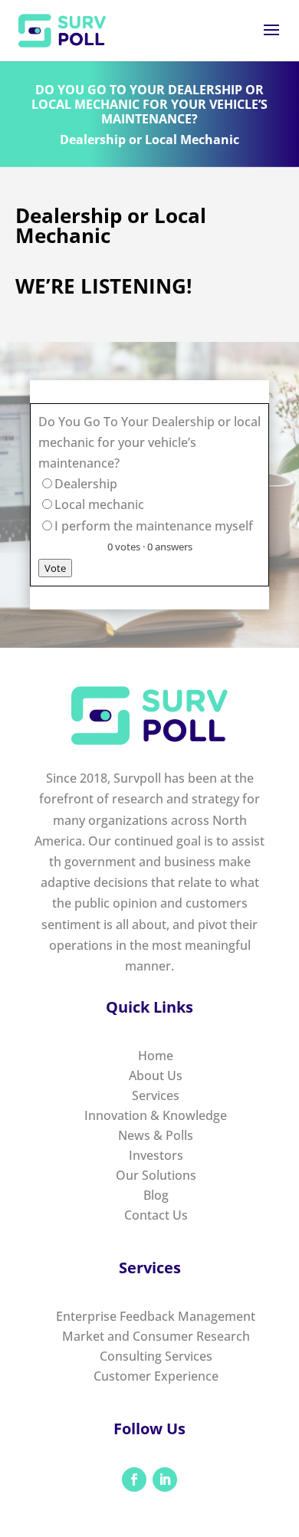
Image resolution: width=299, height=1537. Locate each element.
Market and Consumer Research (156, 1336)
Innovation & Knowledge (155, 1115)
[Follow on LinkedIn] (165, 1479)
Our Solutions (156, 1175)
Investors (156, 1155)
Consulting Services (156, 1356)
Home (155, 1055)
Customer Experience (156, 1376)
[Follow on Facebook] (134, 1479)
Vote (55, 568)
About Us (155, 1075)
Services (155, 1095)
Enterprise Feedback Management (155, 1316)
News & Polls (155, 1135)
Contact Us (156, 1215)
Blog (156, 1195)
